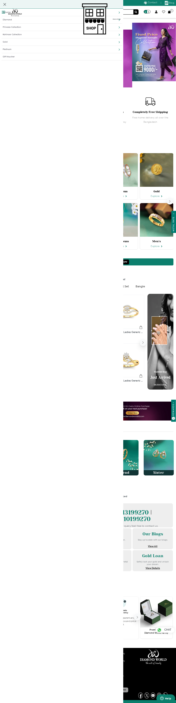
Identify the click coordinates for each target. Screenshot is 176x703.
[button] (119, 12)
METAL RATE (173, 223)
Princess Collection (12, 27)
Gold (5, 42)
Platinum (7, 49)
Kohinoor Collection (12, 34)
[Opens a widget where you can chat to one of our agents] (165, 698)
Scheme (7, 12)
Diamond (7, 20)
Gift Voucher (9, 57)
